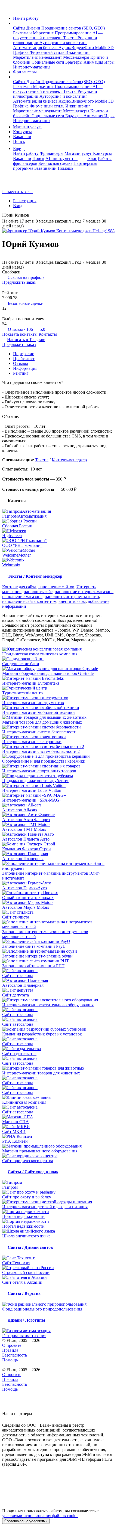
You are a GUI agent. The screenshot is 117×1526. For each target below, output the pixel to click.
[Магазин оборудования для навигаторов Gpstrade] (58, 668)
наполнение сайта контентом (29, 601)
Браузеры (74, 62)
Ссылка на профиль (26, 277)
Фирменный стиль (47, 52)
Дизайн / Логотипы (26, 1320)
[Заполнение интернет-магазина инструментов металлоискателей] (58, 924)
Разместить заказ (17, 191)
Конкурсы (22, 131)
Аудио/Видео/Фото (77, 47)
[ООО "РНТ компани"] (58, 540)
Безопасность (14, 1355)
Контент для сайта (19, 586)
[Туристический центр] (58, 688)
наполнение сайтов (56, 586)
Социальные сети (48, 62)
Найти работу (26, 18)
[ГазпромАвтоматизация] (58, 511)
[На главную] (7, 9)
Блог (92, 158)
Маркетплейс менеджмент (38, 57)
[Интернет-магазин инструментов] (58, 697)
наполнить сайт (38, 591)
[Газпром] (58, 1182)
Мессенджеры (76, 57)
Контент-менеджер (69, 460)
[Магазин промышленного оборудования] (58, 1146)
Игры (109, 62)
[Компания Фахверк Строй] (58, 844)
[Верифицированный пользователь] (33, 216)
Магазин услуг (27, 127)
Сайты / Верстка (24, 1293)
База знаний (45, 168)
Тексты (70, 37)
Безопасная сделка (55, 163)
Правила (10, 1350)
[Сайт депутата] (58, 990)
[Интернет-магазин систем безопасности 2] (58, 746)
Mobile (101, 47)
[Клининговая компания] (58, 1097)
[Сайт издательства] (58, 1048)
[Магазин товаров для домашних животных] (58, 717)
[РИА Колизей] (58, 1136)
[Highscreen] (58, 530)
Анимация (94, 62)
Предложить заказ (19, 282)
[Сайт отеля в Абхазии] (58, 1277)
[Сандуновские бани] (58, 658)
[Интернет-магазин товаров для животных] (58, 1068)
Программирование (74, 33)
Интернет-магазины (31, 67)
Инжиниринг (77, 52)
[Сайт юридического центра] (58, 1156)
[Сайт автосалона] (58, 970)
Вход (17, 205)
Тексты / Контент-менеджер (35, 576)
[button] (14, 23)
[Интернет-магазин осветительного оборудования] (58, 1000)
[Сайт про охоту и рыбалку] (58, 1192)
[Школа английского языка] (58, 1231)
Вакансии (22, 136)
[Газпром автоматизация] (58, 1330)
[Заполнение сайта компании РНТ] (58, 961)
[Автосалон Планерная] (58, 853)
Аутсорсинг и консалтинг (63, 42)
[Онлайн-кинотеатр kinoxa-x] (58, 892)
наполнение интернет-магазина (84, 591)
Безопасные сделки (26, 303)
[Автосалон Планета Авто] (58, 834)
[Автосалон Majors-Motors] (58, 902)
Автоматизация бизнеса (36, 47)
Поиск (19, 141)
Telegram (26, 339)
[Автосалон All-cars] (58, 805)
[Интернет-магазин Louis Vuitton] (58, 785)
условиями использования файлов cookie (40, 1515)
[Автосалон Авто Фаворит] (58, 814)
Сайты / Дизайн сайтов (30, 1247)
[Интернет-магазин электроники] (58, 736)
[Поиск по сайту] (17, 182)
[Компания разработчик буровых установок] (58, 1029)
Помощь (65, 168)
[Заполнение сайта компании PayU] (58, 941)
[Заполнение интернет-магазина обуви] (58, 951)
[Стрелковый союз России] (58, 1267)
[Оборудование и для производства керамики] (58, 756)
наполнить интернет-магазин (72, 596)
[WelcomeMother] (58, 550)
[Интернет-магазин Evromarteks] (58, 678)
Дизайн (33, 28)
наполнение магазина (22, 596)
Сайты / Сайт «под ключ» (33, 1171)
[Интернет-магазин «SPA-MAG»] (58, 795)
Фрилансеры (25, 72)
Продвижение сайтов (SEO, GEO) (73, 28)
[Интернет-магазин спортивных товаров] (58, 766)
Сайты (19, 28)
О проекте (11, 1345)
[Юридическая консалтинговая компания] (58, 649)
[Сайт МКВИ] (58, 1126)
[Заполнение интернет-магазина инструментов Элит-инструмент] (58, 866)
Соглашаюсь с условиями (25, 1521)
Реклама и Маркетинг (34, 33)
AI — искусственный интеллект (58, 35)
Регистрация (24, 200)
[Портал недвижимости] (58, 1211)
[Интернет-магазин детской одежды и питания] (58, 1202)
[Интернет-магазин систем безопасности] (58, 727)
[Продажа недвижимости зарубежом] (58, 775)
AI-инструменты (61, 158)
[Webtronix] (58, 560)
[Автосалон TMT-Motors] (58, 824)
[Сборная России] (58, 521)
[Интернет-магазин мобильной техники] (58, 707)
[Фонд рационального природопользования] (58, 1304)
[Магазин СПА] (58, 1117)
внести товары (72, 601)
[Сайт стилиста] (58, 912)
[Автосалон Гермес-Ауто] (58, 883)
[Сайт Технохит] (58, 1258)
